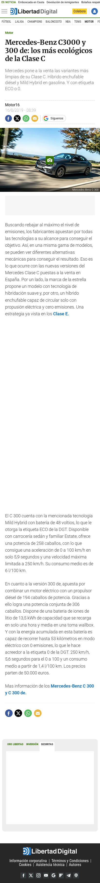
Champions (34, 21)
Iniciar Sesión (94, 11)
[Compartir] (8, 118)
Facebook (23, 875)
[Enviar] (26, 118)
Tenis (77, 21)
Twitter (31, 875)
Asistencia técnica (50, 864)
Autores (75, 864)
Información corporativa (28, 860)
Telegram (68, 875)
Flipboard (61, 875)
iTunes (76, 875)
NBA (68, 21)
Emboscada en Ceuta (31, 2)
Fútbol (6, 21)
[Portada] (34, 11)
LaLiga (19, 21)
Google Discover (53, 875)
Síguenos (56, 118)
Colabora (80, 11)
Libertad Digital (50, 851)
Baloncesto (54, 21)
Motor (89, 21)
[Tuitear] (17, 118)
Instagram (38, 875)
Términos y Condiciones (70, 860)
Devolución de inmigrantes (63, 2)
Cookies (25, 864)
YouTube (46, 875)
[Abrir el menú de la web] (5, 11)
